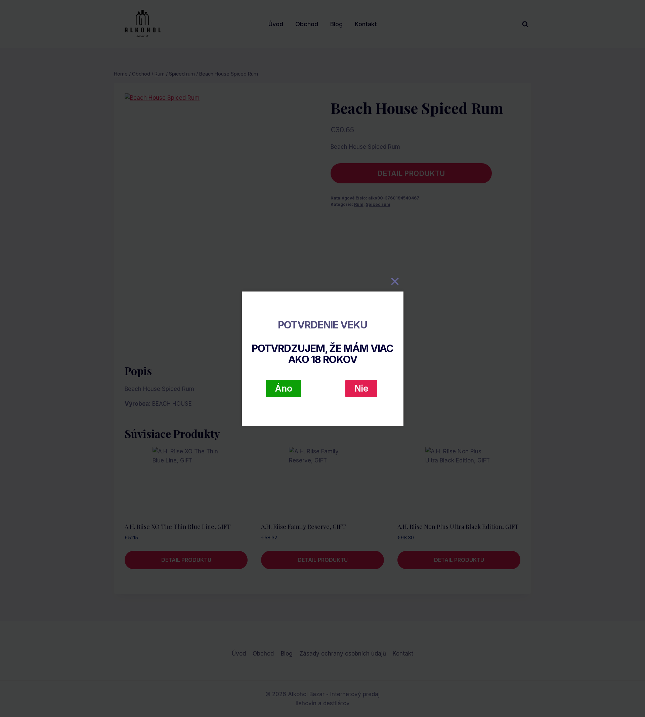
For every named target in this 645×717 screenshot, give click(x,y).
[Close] (395, 281)
